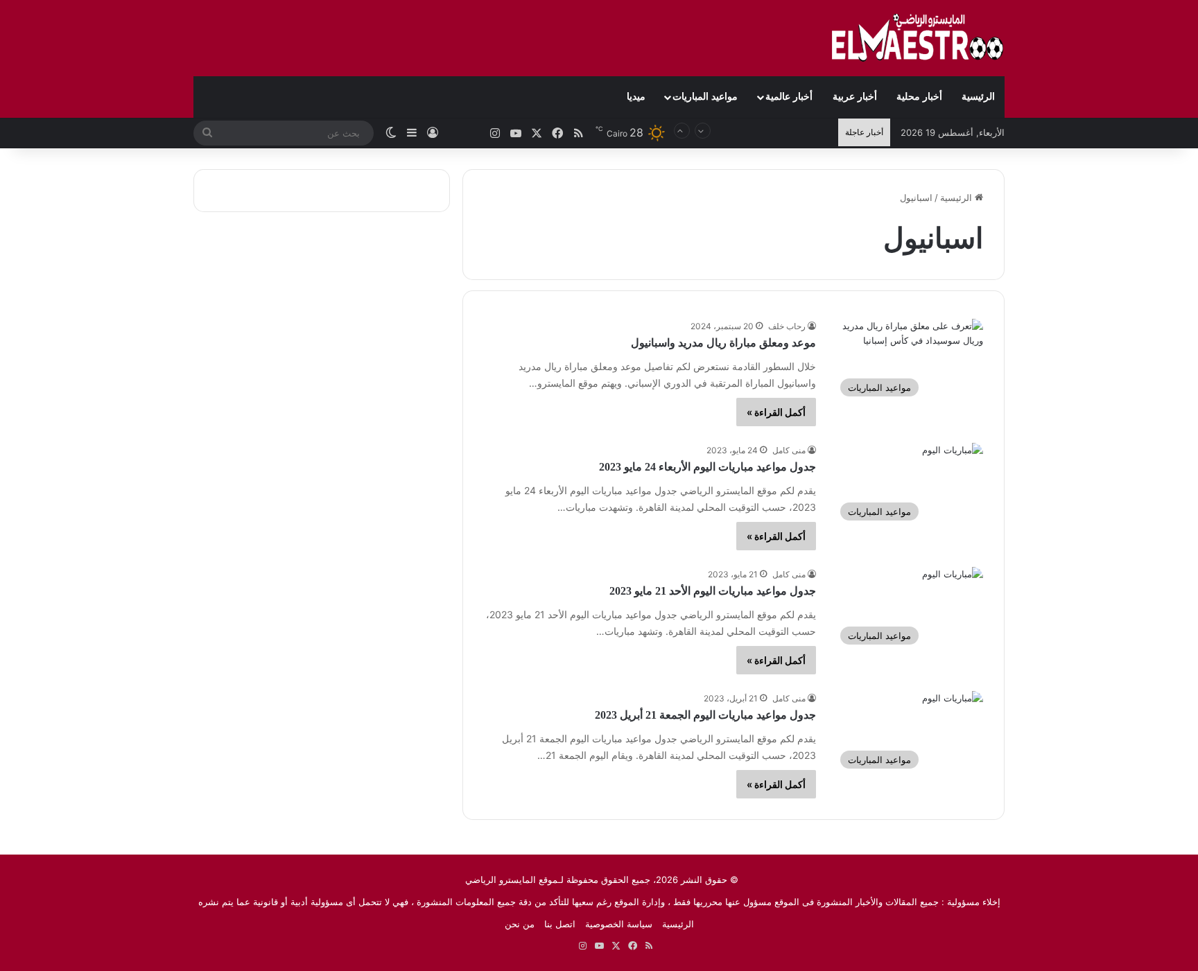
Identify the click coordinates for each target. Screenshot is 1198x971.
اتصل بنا (559, 923)
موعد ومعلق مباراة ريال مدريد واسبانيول (723, 343)
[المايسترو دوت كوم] (918, 38)
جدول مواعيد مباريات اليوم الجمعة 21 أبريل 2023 (705, 715)
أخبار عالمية (789, 96)
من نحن (520, 923)
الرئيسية (978, 96)
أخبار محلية (919, 96)
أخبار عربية (855, 96)
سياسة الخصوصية (618, 923)
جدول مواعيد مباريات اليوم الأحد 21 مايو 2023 (712, 591)
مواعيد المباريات (705, 96)
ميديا (636, 96)
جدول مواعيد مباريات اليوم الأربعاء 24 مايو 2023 (707, 467)
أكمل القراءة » (776, 412)
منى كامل (789, 450)
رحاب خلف (787, 326)
